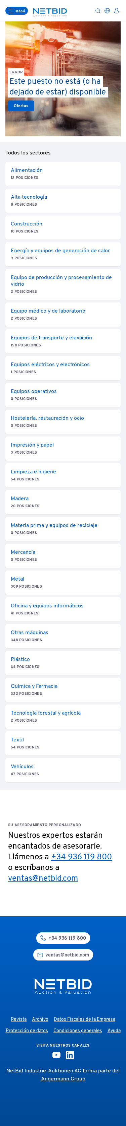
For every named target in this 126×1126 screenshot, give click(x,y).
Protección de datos (27, 1031)
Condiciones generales (77, 1031)
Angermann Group (63, 1079)
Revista (19, 1019)
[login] (117, 11)
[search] (98, 11)
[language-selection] (107, 11)
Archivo (40, 1019)
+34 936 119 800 (81, 857)
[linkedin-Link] (70, 1055)
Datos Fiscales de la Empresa (84, 1019)
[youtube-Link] (56, 1055)
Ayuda (114, 1031)
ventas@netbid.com (43, 879)
